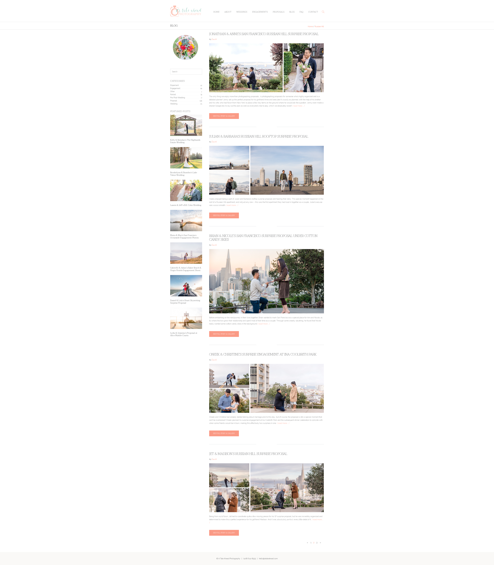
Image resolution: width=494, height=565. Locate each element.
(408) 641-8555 (249, 558)
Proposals (278, 12)
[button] (323, 12)
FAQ (301, 12)
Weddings (241, 12)
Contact (313, 12)
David (214, 40)
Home (216, 12)
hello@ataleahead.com (268, 558)
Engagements (260, 12)
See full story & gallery (224, 116)
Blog (292, 12)
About (227, 12)
